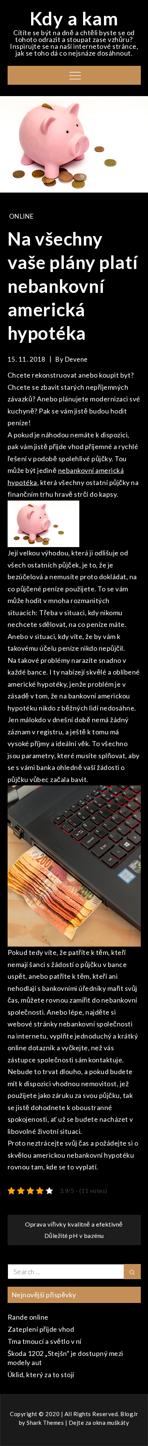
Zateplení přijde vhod (41, 1329)
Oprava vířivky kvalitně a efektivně (74, 1224)
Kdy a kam (74, 18)
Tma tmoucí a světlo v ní (45, 1341)
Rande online (28, 1317)
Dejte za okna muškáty (99, 1422)
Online (21, 216)
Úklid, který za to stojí (41, 1374)
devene (76, 359)
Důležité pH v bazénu (74, 1235)
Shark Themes (46, 1422)
